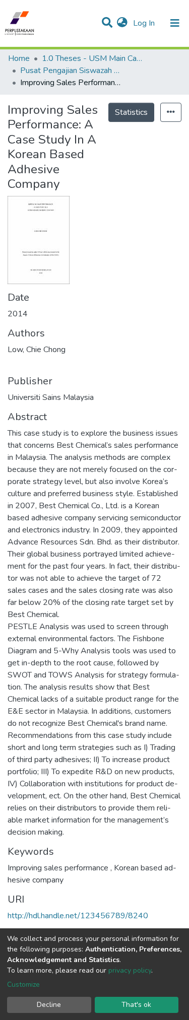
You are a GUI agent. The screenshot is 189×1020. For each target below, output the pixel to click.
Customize (23, 984)
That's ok (136, 1004)
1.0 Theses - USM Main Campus (92, 58)
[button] (122, 23)
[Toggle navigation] (175, 23)
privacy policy (129, 970)
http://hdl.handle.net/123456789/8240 (78, 915)
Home (19, 58)
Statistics (131, 112)
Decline (49, 1004)
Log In (145, 23)
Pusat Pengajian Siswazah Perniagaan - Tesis (70, 70)
